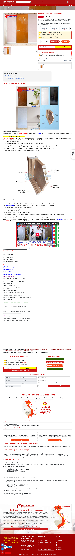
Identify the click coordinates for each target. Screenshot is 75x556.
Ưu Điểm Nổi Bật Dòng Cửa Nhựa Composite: (15, 78)
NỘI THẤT (58, 5)
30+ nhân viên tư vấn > (55, 58)
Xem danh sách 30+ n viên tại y (54, 440)
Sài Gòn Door (9, 271)
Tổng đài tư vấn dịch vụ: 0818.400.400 (26, 529)
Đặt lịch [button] (73, 153)
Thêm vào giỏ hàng (55, 41)
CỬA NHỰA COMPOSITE (67, 60)
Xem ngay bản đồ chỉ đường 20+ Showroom (19, 440)
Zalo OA (59, 547)
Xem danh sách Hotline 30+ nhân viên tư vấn (54, 362)
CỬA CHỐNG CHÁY (29, 5)
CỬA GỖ (13, 5)
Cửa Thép (21, 5)
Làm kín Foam (41, 382)
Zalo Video (60, 549)
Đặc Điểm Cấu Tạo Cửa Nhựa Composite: (14, 77)
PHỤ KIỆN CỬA (50, 5)
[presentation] (4, 51)
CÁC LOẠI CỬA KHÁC (40, 5)
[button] (3, 545)
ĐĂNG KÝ (63, 46)
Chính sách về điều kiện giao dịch (45, 549)
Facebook (60, 540)
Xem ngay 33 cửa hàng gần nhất (18, 526)
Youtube (59, 542)
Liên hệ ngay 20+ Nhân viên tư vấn (33, 526)
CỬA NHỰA (6, 5)
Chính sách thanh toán (42, 540)
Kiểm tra (59, 385)
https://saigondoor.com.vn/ (8, 267)
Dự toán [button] (73, 156)
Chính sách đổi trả (41, 544)
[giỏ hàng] (69, 5)
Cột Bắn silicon (58, 382)
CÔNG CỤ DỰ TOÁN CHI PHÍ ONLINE (54, 369)
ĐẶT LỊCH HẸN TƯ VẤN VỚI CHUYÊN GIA (54, 365)
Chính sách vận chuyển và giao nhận (45, 547)
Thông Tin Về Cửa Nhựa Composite (12, 75)
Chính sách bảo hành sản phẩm (44, 542)
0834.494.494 (66, 41)
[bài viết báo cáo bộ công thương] (11, 547)
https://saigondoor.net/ (7, 266)
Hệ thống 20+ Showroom (48, 58)
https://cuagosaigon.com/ (8, 269)
